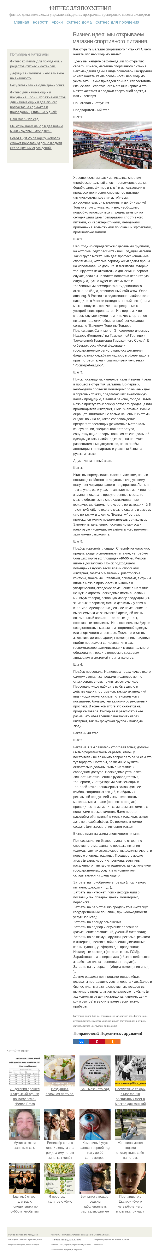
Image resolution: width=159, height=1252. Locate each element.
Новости (40, 22)
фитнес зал (126, 1015)
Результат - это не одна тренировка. (37, 85)
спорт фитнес (92, 1015)
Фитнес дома (79, 22)
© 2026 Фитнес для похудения (23, 1234)
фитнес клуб (110, 1025)
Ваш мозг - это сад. (24, 119)
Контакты (55, 1234)
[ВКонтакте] (81, 1041)
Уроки (57, 22)
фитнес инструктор (92, 1025)
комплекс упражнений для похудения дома (114, 1020)
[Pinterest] (97, 1041)
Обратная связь (102, 1234)
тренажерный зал (110, 1015)
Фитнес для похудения (79, 7)
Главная (21, 22)
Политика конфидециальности (66, 1239)
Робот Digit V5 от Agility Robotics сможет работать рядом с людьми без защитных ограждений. (36, 143)
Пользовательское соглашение (77, 1234)
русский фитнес (81, 1020)
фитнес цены (140, 1015)
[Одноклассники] (112, 1041)
